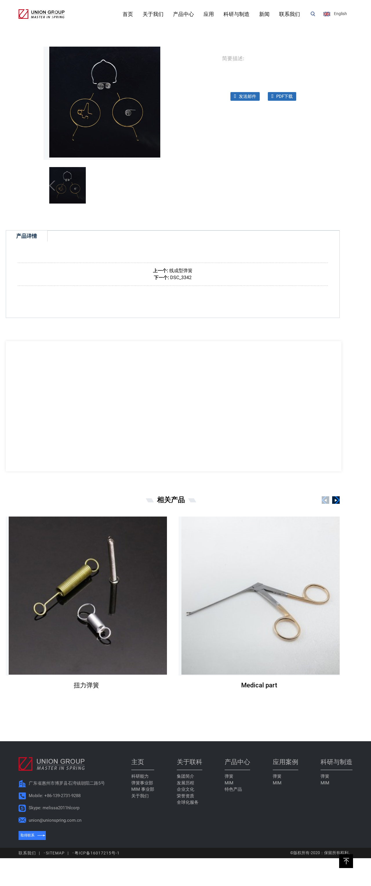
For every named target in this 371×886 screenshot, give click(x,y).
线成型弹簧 (180, 270)
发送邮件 (247, 96)
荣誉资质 (185, 796)
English (340, 13)
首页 (128, 14)
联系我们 (289, 14)
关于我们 (153, 14)
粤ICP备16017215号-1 (97, 853)
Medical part (259, 685)
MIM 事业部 (142, 789)
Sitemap (55, 853)
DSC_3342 (181, 277)
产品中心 (183, 14)
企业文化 (185, 789)
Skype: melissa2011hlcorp (54, 807)
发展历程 (185, 783)
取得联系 (27, 835)
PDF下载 (284, 96)
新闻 (264, 14)
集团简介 (185, 776)
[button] (336, 500)
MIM (229, 783)
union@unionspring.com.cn (55, 820)
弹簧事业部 (142, 783)
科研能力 (140, 776)
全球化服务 (188, 802)
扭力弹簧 (86, 685)
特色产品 (233, 789)
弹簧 (229, 776)
